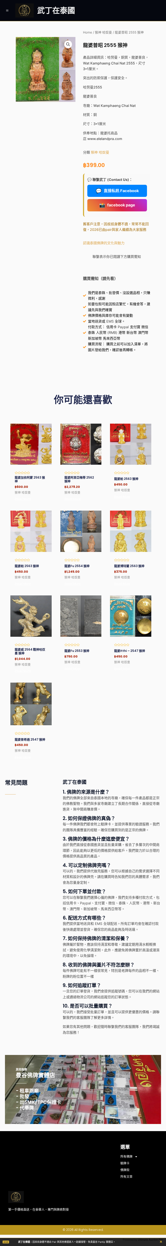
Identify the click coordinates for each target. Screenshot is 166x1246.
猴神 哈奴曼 (103, 32)
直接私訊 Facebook (117, 191)
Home (87, 32)
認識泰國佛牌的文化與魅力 (103, 243)
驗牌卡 (124, 1163)
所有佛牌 (126, 1156)
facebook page (117, 205)
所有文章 (126, 1176)
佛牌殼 (124, 1170)
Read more (23, 498)
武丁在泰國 (56, 10)
